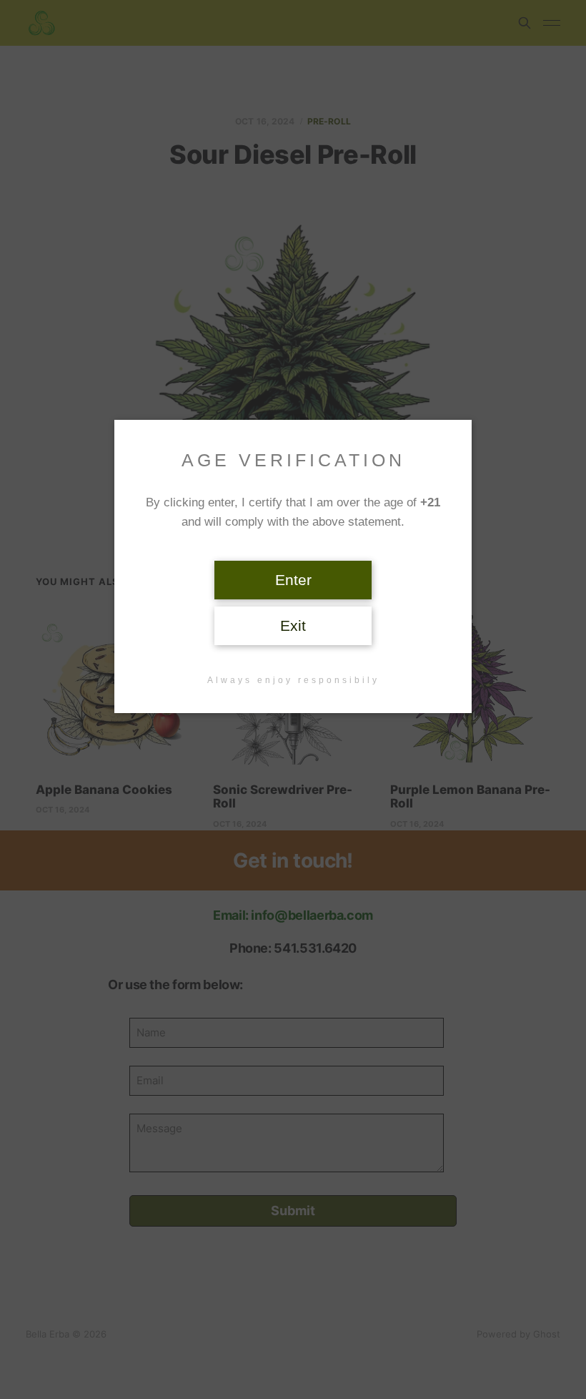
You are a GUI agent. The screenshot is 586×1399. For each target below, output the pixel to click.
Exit (293, 625)
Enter (293, 580)
